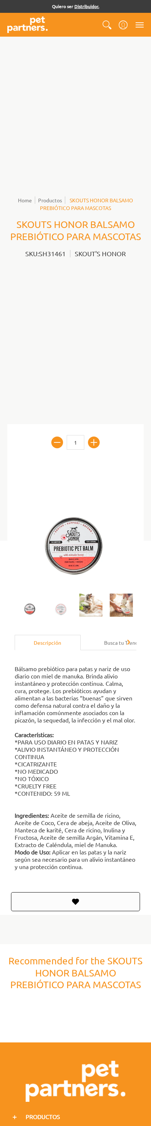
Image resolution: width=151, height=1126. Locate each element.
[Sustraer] (57, 442)
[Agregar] (94, 442)
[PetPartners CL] (27, 25)
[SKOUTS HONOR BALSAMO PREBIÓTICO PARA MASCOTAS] (29, 605)
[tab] (48, 642)
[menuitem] (107, 25)
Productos (50, 200)
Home (25, 200)
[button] (107, 25)
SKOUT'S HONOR (100, 253)
